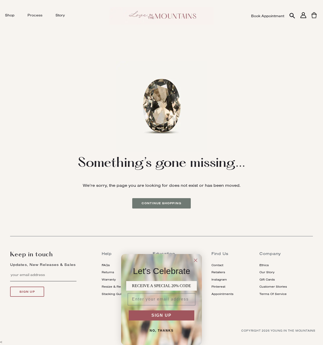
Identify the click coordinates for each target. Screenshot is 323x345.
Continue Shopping (161, 203)
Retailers (218, 272)
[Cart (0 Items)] (314, 18)
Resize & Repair (114, 286)
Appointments (222, 294)
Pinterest (218, 286)
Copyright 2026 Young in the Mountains (278, 330)
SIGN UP (161, 315)
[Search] (292, 16)
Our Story (267, 272)
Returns (108, 272)
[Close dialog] (195, 260)
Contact (217, 265)
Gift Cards (267, 279)
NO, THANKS (162, 330)
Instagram (219, 279)
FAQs (106, 265)
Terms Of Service (273, 294)
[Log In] (303, 18)
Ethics (264, 265)
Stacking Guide (113, 294)
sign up (27, 291)
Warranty (109, 279)
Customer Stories (273, 286)
